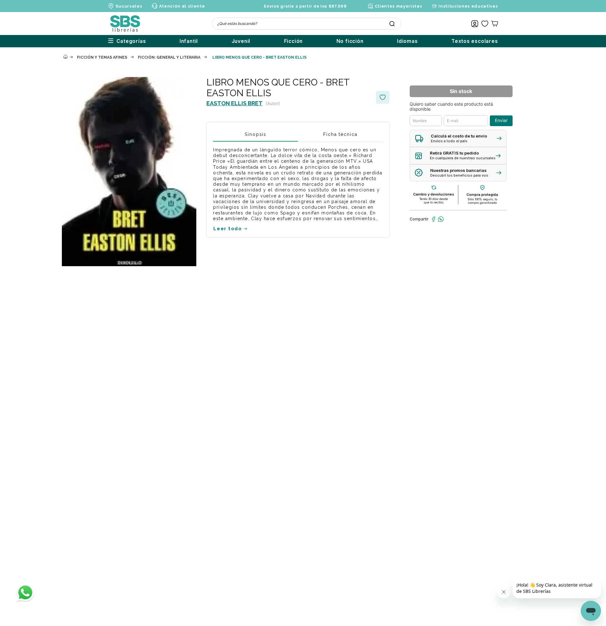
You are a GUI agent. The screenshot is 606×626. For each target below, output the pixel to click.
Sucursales (129, 6)
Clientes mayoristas (398, 6)
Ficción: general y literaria (169, 57)
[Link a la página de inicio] (65, 57)
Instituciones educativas (468, 6)
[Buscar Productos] (392, 23)
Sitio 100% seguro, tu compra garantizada (482, 200)
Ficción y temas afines (102, 57)
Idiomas (407, 41)
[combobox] (306, 24)
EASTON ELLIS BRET (234, 103)
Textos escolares (474, 41)
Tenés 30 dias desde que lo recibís (433, 200)
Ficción (293, 41)
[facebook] (433, 219)
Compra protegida (482, 194)
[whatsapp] (440, 219)
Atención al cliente (182, 6)
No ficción (350, 41)
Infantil (189, 41)
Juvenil (241, 41)
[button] (458, 138)
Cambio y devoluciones (433, 194)
